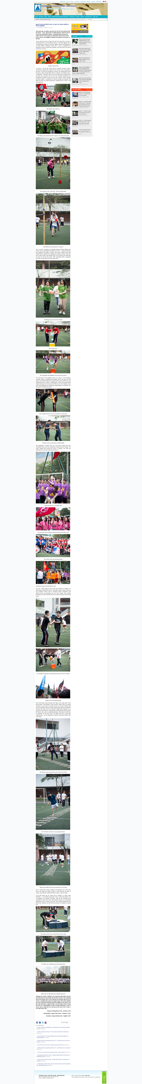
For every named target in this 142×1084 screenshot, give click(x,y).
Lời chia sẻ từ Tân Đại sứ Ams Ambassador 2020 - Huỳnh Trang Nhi (51, 1052)
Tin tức (37, 19)
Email (68, 1)
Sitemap (77, 1)
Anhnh (84, 132)
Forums (72, 1)
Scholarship (72, 16)
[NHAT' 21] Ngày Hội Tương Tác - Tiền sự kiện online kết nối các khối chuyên (53, 1031)
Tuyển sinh (95, 16)
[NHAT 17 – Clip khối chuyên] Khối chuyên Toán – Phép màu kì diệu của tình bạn (85, 122)
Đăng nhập (62, 1)
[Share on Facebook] (37, 1023)
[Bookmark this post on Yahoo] (45, 1023)
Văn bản (78, 16)
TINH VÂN (87, 1075)
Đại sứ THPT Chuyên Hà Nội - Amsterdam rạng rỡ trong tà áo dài (51, 1044)
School (49, 16)
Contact (93, 1)
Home (36, 16)
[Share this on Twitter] (42, 1023)
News (46, 16)
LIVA (83, 1075)
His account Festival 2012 (45, 19)
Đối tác (88, 1)
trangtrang (41, 27)
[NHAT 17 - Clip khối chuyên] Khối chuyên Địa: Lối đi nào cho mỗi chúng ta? (85, 113)
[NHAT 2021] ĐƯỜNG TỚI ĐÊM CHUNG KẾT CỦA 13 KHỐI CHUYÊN (84, 59)
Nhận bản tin (99, 1)
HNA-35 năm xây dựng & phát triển (60, 16)
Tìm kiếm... (90, 19)
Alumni (82, 16)
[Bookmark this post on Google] (40, 1023)
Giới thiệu (41, 16)
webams (77, 45)
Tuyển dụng (82, 1)
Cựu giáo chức (88, 16)
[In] (70, 1022)
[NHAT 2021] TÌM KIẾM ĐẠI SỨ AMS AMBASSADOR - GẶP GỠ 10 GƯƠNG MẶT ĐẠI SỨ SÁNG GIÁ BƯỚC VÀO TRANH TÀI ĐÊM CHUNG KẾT (81, 70)
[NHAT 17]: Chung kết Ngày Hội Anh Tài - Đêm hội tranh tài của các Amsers (84, 94)
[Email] (69, 1022)
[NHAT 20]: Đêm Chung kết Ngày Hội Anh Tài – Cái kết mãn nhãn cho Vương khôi (54, 1047)
